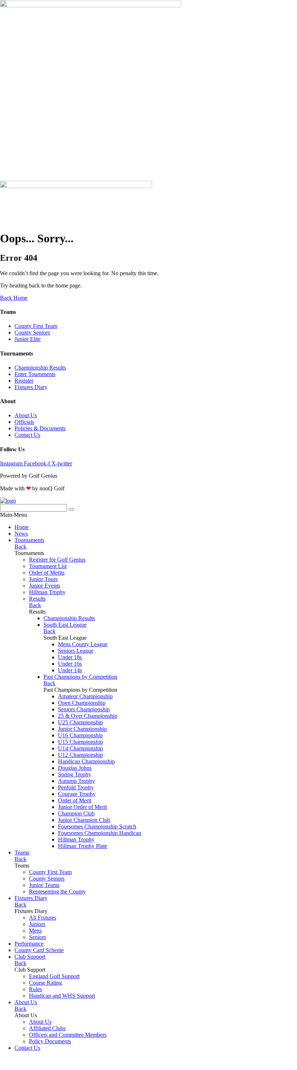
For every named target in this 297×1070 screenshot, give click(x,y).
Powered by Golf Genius (28, 1066)
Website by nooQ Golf (26, 1060)
